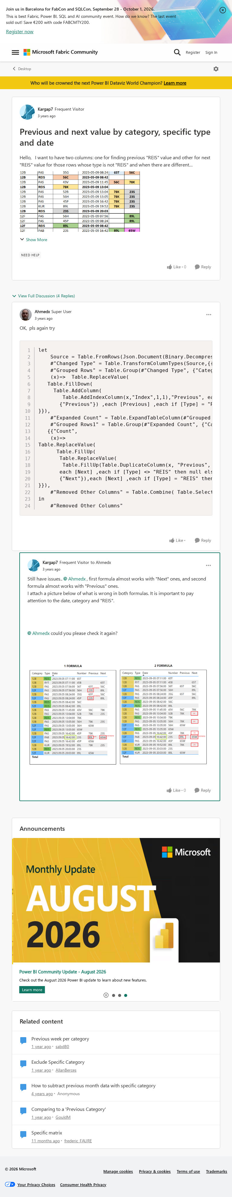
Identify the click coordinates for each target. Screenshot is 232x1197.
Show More (36, 239)
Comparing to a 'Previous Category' (68, 1109)
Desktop (24, 68)
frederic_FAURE (78, 1141)
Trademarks (216, 1171)
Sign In (211, 52)
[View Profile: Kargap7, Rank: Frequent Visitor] (27, 112)
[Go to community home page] (61, 52)
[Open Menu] (216, 69)
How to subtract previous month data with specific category (93, 1085)
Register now (20, 31)
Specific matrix (46, 1133)
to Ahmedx (101, 562)
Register (193, 52)
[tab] (113, 995)
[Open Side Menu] (15, 52)
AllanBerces (66, 1070)
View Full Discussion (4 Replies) (46, 296)
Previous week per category (60, 1039)
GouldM (63, 1117)
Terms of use (188, 1171)
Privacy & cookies (155, 1171)
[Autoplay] (106, 995)
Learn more (175, 83)
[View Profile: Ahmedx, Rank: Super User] (26, 315)
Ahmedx (42, 311)
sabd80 (62, 1046)
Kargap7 (45, 109)
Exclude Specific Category (58, 1062)
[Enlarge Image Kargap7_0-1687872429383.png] (119, 713)
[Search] (177, 52)
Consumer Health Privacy (83, 1184)
